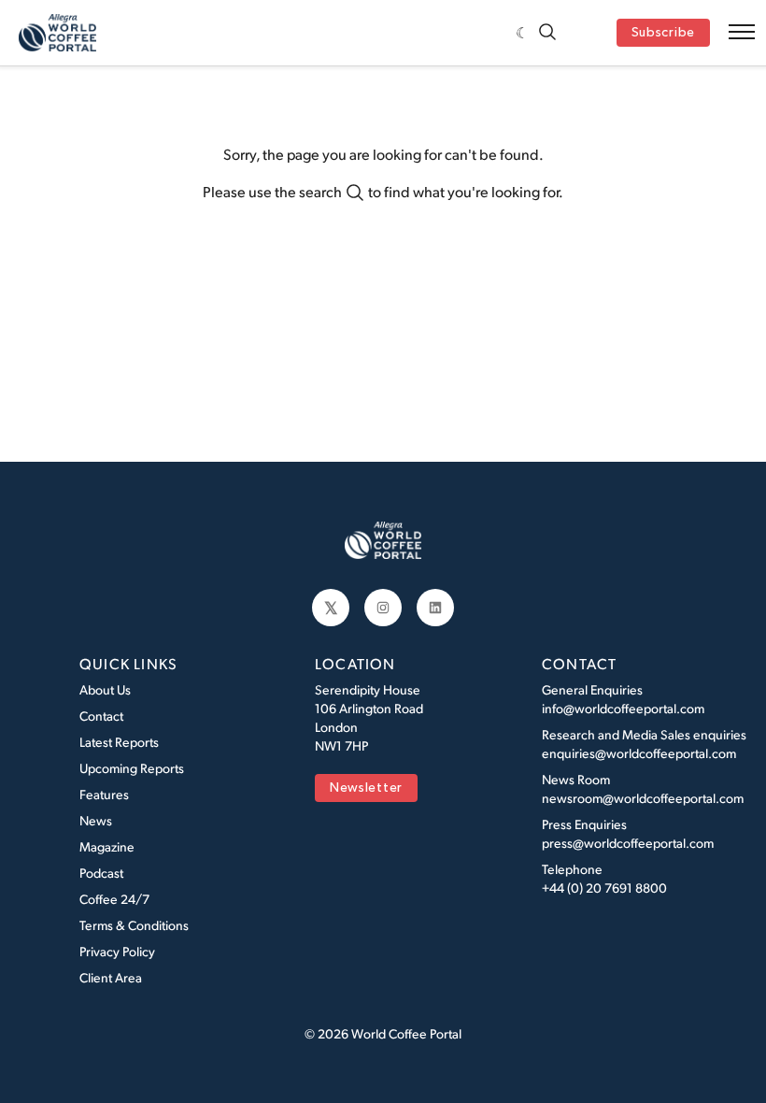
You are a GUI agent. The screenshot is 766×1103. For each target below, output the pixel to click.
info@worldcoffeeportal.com (623, 708)
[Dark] (523, 32)
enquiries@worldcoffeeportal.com (639, 753)
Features (104, 794)
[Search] (547, 33)
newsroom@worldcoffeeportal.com (643, 798)
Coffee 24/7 (114, 899)
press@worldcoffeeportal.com (628, 843)
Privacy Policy (117, 951)
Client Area (110, 977)
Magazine (107, 846)
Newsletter (366, 788)
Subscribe (663, 33)
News (95, 820)
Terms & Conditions (134, 925)
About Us (105, 689)
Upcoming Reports (131, 768)
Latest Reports (119, 742)
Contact (101, 715)
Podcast (101, 873)
